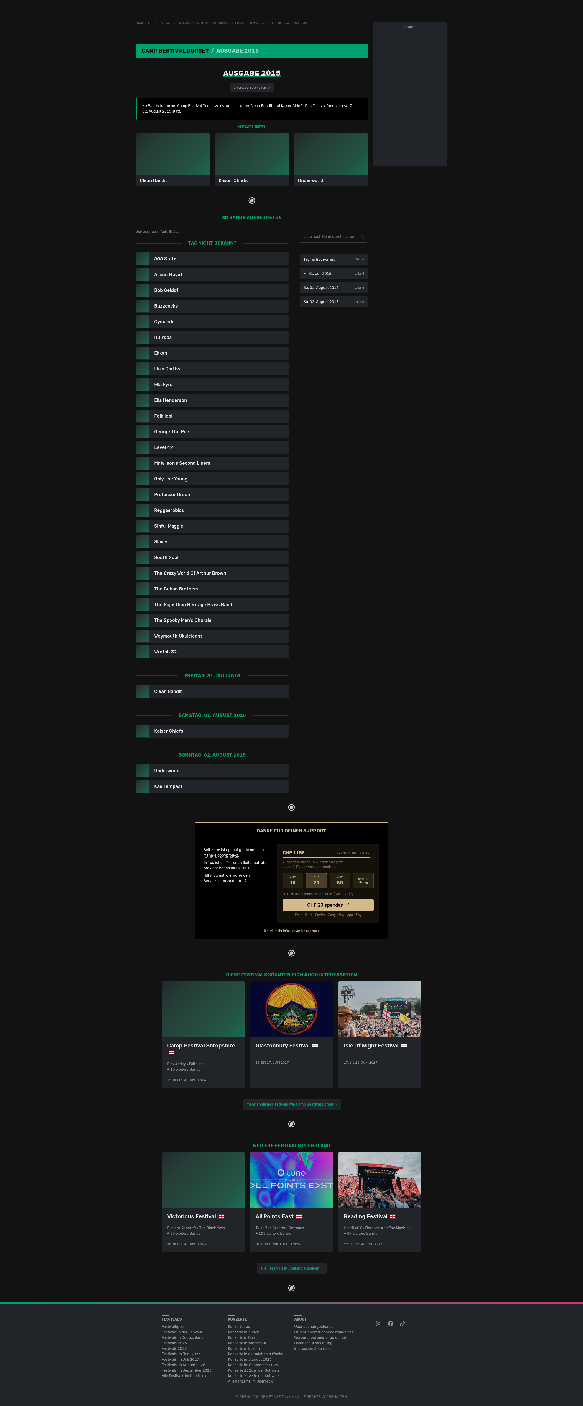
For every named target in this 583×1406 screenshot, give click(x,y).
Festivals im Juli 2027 (180, 1359)
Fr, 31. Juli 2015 (334, 273)
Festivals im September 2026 (187, 1370)
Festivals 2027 (174, 1348)
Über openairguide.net (313, 1326)
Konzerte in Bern (242, 1337)
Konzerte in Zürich (243, 1332)
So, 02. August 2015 (334, 302)
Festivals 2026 (174, 1343)
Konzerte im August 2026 (250, 1359)
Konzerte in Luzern (244, 1348)
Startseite (144, 23)
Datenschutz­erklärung (313, 1343)
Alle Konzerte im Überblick (250, 1381)
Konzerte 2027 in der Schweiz (253, 1376)
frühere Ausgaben (249, 23)
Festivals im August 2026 (183, 1365)
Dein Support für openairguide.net (323, 1332)
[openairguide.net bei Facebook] (391, 1324)
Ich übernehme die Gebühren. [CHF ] (319, 894)
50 (340, 880)
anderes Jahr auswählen (250, 87)
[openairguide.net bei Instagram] (379, 1324)
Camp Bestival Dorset (213, 23)
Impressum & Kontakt (312, 1348)
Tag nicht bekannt (334, 259)
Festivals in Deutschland (183, 1337)
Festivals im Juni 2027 (181, 1354)
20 (316, 880)
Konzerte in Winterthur (247, 1343)
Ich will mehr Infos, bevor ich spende (290, 931)
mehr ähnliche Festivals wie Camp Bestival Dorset (290, 1104)
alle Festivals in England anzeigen (290, 1268)
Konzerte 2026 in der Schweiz (253, 1370)
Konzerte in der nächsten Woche (255, 1354)
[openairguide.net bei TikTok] (403, 1324)
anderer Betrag (363, 880)
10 (293, 880)
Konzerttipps (239, 1326)
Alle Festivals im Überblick (184, 1376)
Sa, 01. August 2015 (334, 287)
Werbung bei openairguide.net (320, 1337)
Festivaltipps (173, 1326)
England (184, 23)
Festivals (165, 23)
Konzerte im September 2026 (253, 1365)
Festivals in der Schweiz (182, 1332)
